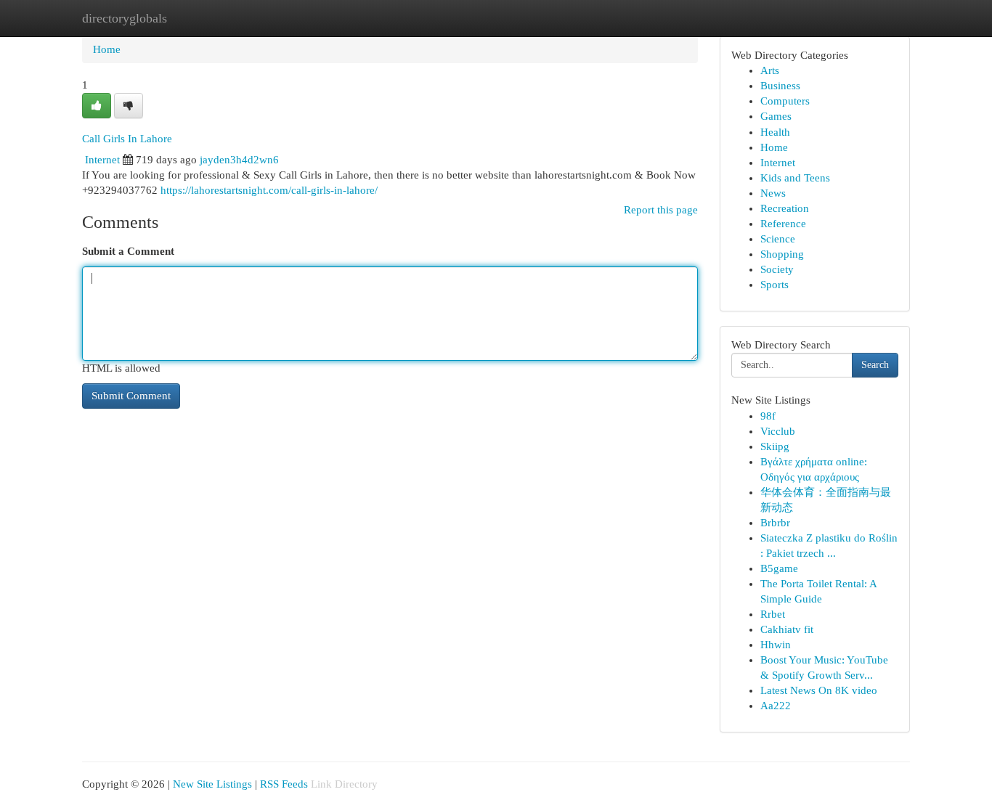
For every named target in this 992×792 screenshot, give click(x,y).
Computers (785, 101)
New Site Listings (212, 784)
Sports (774, 284)
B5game (779, 568)
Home (107, 49)
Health (775, 132)
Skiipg (774, 446)
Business (780, 85)
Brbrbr (775, 522)
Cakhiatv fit (786, 629)
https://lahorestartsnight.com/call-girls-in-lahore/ (269, 190)
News (773, 193)
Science (777, 239)
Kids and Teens (795, 178)
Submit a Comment (128, 251)
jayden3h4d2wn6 (239, 160)
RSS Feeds (284, 784)
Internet (102, 160)
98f (768, 416)
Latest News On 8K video (818, 690)
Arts (769, 70)
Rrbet (772, 614)
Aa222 (775, 705)
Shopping (782, 254)
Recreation (784, 208)
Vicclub (777, 431)
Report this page (661, 210)
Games (776, 116)
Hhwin (775, 644)
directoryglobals (124, 18)
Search (875, 364)
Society (777, 269)
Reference (783, 223)
